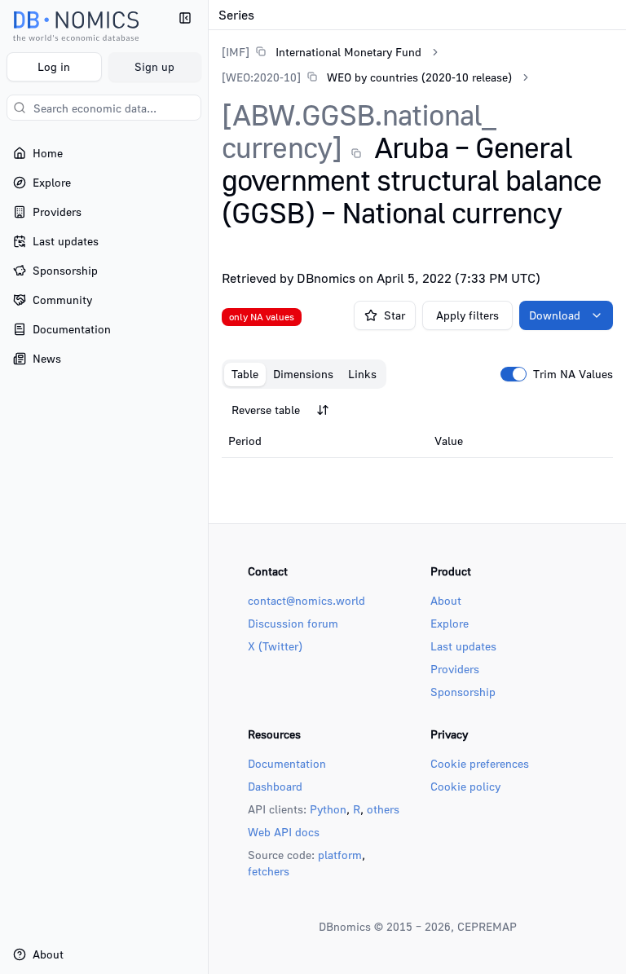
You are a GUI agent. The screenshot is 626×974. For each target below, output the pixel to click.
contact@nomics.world (306, 600)
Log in (53, 66)
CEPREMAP (487, 926)
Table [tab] (244, 374)
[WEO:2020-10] (261, 77)
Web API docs (284, 832)
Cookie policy (465, 786)
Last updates (463, 646)
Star (394, 315)
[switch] (513, 374)
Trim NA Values (573, 374)
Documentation (287, 763)
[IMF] (235, 52)
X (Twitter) (275, 646)
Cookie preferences (479, 763)
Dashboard (275, 786)
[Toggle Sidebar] (207, 487)
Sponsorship (463, 692)
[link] (321, 51)
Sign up (154, 66)
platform (340, 855)
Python (328, 809)
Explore (449, 623)
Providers (454, 669)
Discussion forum (293, 623)
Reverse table (265, 409)
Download (554, 315)
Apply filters (467, 315)
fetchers (268, 871)
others (383, 809)
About (445, 600)
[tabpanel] (417, 426)
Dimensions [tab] (303, 374)
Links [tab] (362, 374)
